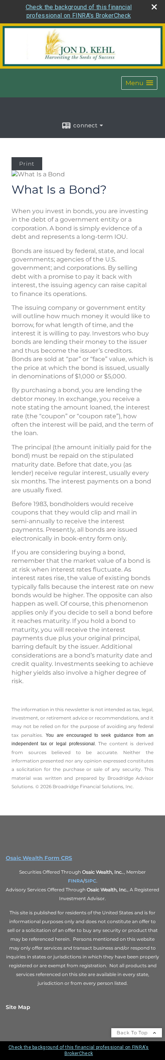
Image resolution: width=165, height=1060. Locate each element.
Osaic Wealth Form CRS (39, 858)
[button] (139, 83)
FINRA (75, 881)
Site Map (18, 1007)
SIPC (90, 881)
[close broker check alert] (154, 7)
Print (27, 163)
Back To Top (133, 1032)
